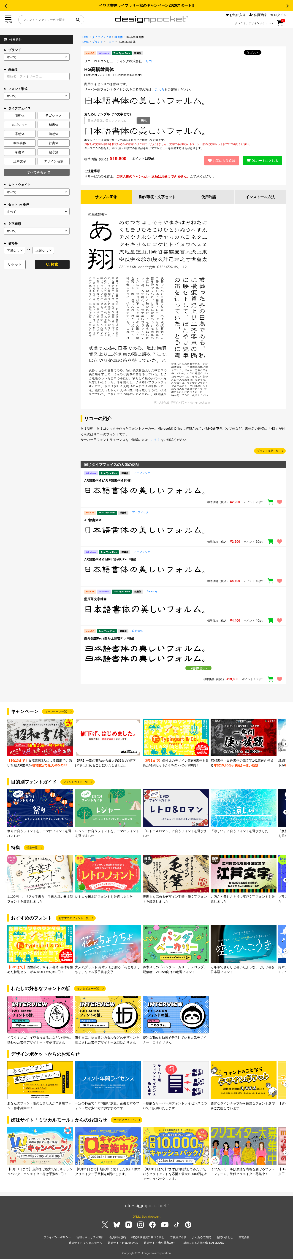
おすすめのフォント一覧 (74, 918)
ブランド (14, 50)
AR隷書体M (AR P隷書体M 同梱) (108, 480)
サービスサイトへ (125, 1120)
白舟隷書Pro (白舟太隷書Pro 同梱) (109, 638)
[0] (280, 24)
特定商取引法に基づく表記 (147, 1237)
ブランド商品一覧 (268, 451)
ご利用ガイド (178, 1237)
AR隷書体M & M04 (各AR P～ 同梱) (110, 559)
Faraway (152, 591)
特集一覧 (32, 847)
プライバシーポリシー (57, 1237)
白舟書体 (137, 630)
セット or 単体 (18, 204)
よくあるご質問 (201, 1237)
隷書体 (118, 37)
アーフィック (142, 472)
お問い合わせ (225, 1237)
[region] (183, 131)
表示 (144, 120)
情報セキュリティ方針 (90, 1237)
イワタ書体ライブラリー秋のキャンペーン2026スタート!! (146, 5)
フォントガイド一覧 (75, 782)
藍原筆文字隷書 (95, 599)
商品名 (13, 69)
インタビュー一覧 (88, 988)
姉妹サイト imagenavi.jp (123, 1242)
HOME (85, 37)
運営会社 (244, 1237)
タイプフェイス (101, 37)
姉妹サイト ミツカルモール (85, 1242)
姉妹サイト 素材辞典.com (159, 1242)
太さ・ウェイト (19, 184)
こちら (159, 89)
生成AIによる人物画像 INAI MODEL (202, 1242)
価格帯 (13, 243)
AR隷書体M (92, 520)
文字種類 (14, 224)
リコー (110, 41)
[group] (40, 743)
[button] (5, 5)
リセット (14, 264)
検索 (54, 264)
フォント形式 (17, 89)
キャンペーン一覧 (56, 711)
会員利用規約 (117, 1237)
